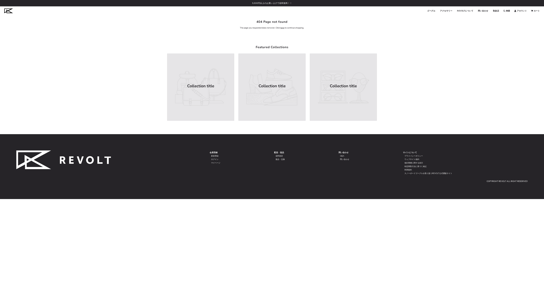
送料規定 (279, 156)
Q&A (342, 156)
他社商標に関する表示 (413, 163)
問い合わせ (343, 152)
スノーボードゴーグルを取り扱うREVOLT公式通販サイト (428, 173)
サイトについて (410, 152)
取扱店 (496, 10)
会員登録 (214, 152)
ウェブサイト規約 (411, 159)
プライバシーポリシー (413, 156)
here (282, 27)
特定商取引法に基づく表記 (415, 166)
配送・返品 (279, 152)
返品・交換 (280, 159)
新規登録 (214, 156)
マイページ (215, 163)
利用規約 (408, 170)
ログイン (214, 159)
